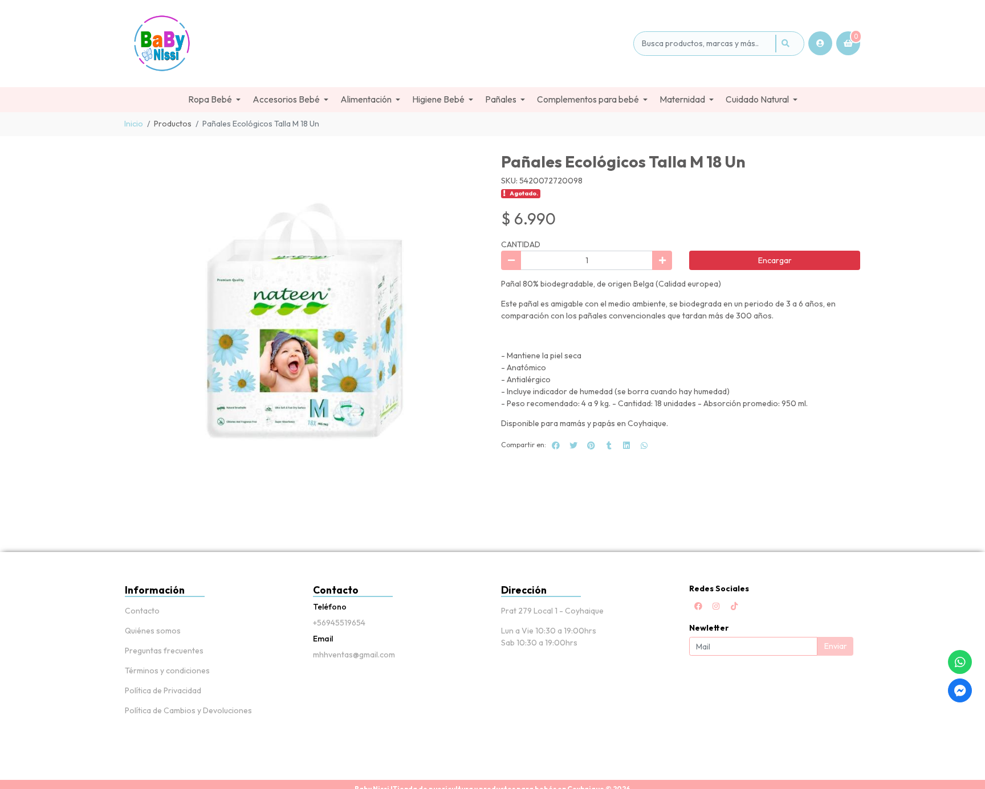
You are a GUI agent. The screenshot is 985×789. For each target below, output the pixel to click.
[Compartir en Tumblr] (609, 445)
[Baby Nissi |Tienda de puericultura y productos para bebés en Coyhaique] (377, 43)
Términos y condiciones (167, 670)
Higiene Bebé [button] (438, 99)
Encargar (775, 260)
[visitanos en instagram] (716, 606)
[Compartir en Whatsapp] (644, 445)
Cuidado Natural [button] (757, 99)
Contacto (142, 611)
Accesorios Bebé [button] (286, 99)
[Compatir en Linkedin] (626, 445)
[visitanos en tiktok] (734, 606)
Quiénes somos (153, 631)
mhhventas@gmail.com (354, 654)
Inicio (133, 123)
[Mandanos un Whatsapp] (960, 662)
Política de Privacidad (163, 690)
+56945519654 (339, 623)
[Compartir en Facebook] (556, 445)
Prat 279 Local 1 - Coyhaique (552, 611)
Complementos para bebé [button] (588, 99)
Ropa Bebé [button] (210, 99)
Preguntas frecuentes (164, 650)
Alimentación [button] (366, 99)
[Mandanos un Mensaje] (960, 690)
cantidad (520, 244)
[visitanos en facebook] (698, 606)
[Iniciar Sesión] (820, 43)
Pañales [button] (500, 99)
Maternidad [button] (682, 99)
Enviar (835, 646)
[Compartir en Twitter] (573, 445)
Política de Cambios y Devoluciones (188, 710)
